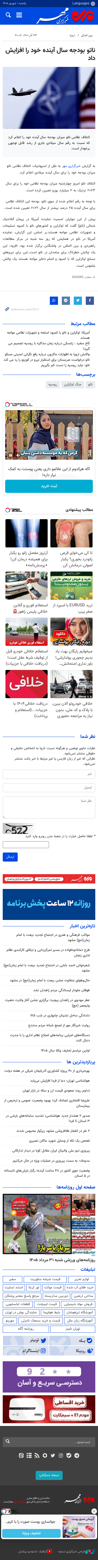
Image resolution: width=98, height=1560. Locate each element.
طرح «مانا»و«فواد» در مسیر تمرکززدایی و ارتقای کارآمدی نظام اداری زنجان (48, 952)
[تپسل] (7, 404)
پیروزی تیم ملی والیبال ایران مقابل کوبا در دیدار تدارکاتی (51, 1150)
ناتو (90, 384)
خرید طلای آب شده (80, 1287)
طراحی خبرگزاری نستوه (71, 1551)
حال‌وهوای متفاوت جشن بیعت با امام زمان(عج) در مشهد (50, 980)
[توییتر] (53, 1456)
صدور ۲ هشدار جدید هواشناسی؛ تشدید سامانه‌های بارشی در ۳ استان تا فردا (48, 1118)
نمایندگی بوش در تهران (21, 1312)
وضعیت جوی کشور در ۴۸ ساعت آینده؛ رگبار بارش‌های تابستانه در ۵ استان (47, 1173)
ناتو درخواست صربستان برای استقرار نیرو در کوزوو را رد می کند (47, 360)
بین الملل (87, 35)
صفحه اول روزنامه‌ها (76, 1187)
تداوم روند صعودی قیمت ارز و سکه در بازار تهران (56, 1090)
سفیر (12, 1279)
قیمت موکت (53, 1287)
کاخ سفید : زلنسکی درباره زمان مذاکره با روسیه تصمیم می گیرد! (49, 346)
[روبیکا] (45, 1456)
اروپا (72, 35)
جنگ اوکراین (72, 384)
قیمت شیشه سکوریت (45, 1279)
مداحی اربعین (83, 1296)
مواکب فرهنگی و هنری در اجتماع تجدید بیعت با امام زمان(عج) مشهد (53, 937)
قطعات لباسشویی (18, 1304)
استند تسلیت (14, 1287)
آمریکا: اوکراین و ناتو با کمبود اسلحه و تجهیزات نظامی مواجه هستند (48, 335)
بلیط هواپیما (51, 1312)
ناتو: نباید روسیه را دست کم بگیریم (65, 365)
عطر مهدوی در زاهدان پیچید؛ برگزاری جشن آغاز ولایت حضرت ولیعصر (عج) (47, 1003)
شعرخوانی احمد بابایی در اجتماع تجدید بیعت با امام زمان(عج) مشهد (47, 968)
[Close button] (94, 1511)
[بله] (68, 1456)
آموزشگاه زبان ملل (80, 1320)
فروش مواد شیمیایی (78, 1304)
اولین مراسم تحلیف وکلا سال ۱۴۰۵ (65, 1050)
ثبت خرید (49, 486)
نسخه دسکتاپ (49, 1475)
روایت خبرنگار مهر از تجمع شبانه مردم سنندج (59, 1025)
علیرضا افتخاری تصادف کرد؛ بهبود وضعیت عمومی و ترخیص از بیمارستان (47, 1103)
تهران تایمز (73, 1329)
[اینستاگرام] (60, 1456)
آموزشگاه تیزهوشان (79, 1312)
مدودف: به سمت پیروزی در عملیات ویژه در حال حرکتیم (51, 1161)
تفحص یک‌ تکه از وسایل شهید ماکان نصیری (59, 1141)
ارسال (10, 857)
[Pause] (10, 455)
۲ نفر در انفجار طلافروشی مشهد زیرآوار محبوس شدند (53, 1131)
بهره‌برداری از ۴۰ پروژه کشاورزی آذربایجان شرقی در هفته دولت (47, 1071)
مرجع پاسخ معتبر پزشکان (22, 1296)
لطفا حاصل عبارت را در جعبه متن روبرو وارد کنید (60, 836)
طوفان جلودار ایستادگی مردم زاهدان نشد (61, 990)
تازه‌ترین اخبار (82, 926)
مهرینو (10, 1320)
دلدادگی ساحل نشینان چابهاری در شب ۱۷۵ (60, 1015)
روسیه (52, 384)
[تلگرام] (77, 1456)
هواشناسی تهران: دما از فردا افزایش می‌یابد (60, 1081)
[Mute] (18, 455)
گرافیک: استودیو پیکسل (33, 1551)
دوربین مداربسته (56, 1296)
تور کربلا (33, 1287)
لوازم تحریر (81, 1279)
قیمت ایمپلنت (47, 1304)
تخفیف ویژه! (31, 1533)
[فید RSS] (37, 1456)
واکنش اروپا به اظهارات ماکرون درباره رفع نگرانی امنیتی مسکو (47, 354)
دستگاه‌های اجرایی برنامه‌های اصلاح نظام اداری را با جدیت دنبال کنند (50, 1038)
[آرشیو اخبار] (29, 1456)
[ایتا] (21, 1456)
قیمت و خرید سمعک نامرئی (40, 1320)
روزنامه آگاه (26, 1329)
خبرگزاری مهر (71, 166)
